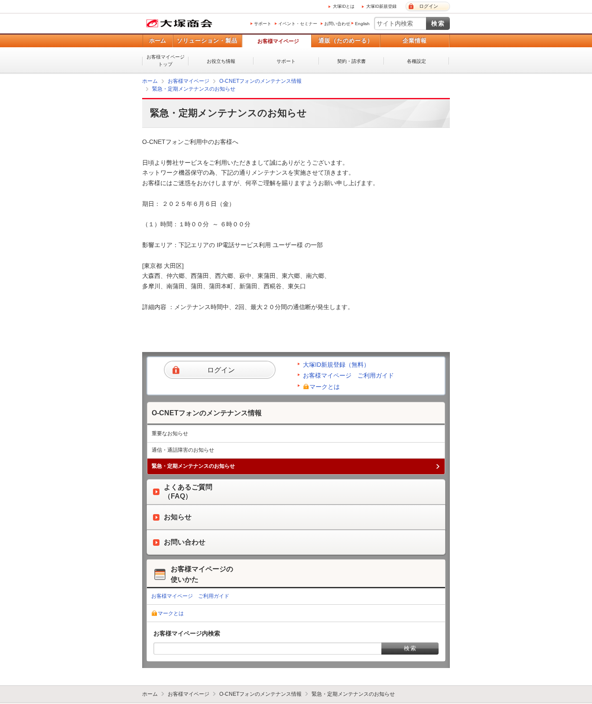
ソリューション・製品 (207, 40)
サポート (262, 23)
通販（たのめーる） (346, 40)
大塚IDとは (344, 6)
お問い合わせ (337, 23)
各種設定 (416, 61)
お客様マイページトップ (165, 60)
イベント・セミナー (297, 23)
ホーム (157, 40)
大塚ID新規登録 (381, 6)
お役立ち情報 (221, 61)
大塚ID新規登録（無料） (336, 364)
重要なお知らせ (170, 433)
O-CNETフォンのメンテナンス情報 (260, 81)
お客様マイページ (278, 41)
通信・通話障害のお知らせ (183, 450)
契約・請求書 (351, 61)
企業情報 (415, 40)
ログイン (428, 6)
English (362, 23)
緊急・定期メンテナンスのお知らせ (193, 89)
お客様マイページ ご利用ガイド (348, 375)
